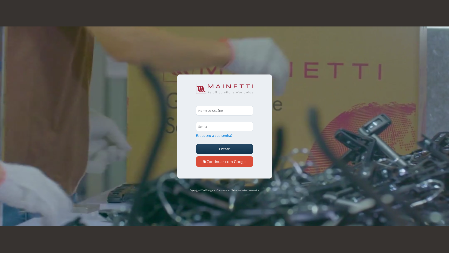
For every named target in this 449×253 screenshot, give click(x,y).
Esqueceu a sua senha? (214, 135)
